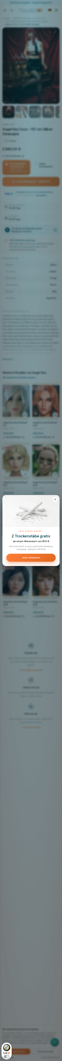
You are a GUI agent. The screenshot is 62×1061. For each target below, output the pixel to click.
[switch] (6, 1056)
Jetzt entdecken (31, 557)
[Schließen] (55, 499)
